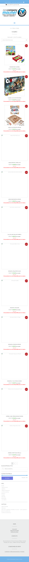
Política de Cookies (14, 531)
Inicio (11, 28)
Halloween (3, 508)
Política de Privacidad (14, 530)
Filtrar (7, 478)
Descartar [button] (21, 4)
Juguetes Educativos (5, 490)
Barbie (2, 485)
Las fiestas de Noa (5, 492)
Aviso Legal (14, 529)
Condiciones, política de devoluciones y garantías (14, 551)
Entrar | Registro (8, 2)
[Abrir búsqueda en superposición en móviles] (14, 468)
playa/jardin (3, 498)
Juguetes (3, 488)
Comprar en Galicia (18, 559)
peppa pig (3, 496)
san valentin (3, 499)
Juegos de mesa (4, 487)
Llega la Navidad (4, 506)
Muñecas (3, 493)
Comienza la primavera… (6, 512)
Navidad (3, 495)
